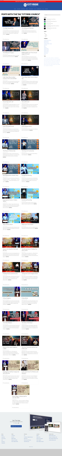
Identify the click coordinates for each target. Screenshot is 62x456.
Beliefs (2, 435)
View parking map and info (42, 1)
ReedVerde (32, 446)
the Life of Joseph (47, 65)
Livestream (13, 435)
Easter (46, 60)
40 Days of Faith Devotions (47, 40)
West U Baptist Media (14, 441)
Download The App (16, 426)
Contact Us (3, 441)
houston (49, 64)
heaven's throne (47, 64)
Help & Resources (26, 441)
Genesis (49, 60)
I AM (53, 60)
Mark (55, 60)
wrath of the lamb (51, 65)
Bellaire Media (13, 438)
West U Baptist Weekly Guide (53, 438)
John (54, 60)
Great (50, 60)
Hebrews (52, 60)
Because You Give (46, 42)
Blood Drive (25, 438)
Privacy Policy (3, 438)
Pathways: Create (46, 49)
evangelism (45, 64)
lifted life (54, 64)
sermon (44, 65)
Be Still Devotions (46, 41)
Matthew (57, 60)
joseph (53, 64)
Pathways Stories (46, 48)
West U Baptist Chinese (39, 441)
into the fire (51, 64)
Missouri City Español (39, 438)
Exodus (47, 60)
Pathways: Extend (46, 50)
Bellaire (37, 435)
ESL (24, 435)
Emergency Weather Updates (48, 43)
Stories (45, 54)
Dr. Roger (44, 60)
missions (56, 64)
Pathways (45, 47)
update (49, 65)
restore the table (58, 64)
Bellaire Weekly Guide (52, 435)
